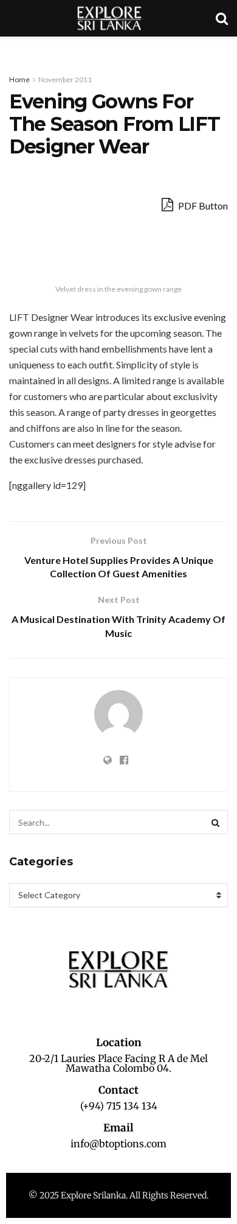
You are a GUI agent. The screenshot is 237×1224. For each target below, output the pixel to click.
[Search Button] (216, 822)
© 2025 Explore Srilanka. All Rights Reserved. (118, 1195)
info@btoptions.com (118, 1144)
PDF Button (202, 205)
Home (19, 79)
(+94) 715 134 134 (118, 1106)
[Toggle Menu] (16, 48)
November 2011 (65, 79)
